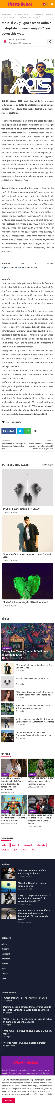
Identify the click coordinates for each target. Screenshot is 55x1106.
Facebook (10, 431)
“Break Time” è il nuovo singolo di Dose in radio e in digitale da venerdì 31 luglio (28, 1020)
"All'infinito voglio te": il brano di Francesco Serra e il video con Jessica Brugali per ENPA (33, 735)
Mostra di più (47, 465)
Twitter (20, 431)
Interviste (41, 845)
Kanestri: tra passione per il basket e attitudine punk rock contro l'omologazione (33, 708)
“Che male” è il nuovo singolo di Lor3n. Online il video (27, 555)
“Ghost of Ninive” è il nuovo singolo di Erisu (32, 884)
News (15, 850)
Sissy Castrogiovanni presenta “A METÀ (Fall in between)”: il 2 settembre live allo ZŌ (34, 898)
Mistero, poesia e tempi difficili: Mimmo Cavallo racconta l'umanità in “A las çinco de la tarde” (35, 722)
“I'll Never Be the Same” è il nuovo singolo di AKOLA (32, 872)
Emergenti (17, 14)
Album (5, 845)
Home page (6, 14)
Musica (5, 850)
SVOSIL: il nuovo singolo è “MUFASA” (21, 509)
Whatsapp (27, 431)
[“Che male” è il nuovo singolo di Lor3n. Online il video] (7, 668)
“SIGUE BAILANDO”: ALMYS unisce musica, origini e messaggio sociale (41, 781)
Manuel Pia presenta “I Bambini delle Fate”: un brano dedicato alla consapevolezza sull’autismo (12, 784)
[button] (52, 4)
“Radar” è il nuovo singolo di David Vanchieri (25, 602)
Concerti (16, 845)
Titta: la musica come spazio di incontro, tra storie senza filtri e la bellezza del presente (34, 695)
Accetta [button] (8, 1100)
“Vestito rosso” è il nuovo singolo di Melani (24, 1042)
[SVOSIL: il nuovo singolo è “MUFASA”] (7, 682)
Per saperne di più (44, 1094)
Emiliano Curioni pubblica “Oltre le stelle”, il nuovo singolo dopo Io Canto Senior (40, 819)
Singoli (24, 850)
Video (34, 850)
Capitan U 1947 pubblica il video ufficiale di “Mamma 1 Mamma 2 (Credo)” (14, 818)
